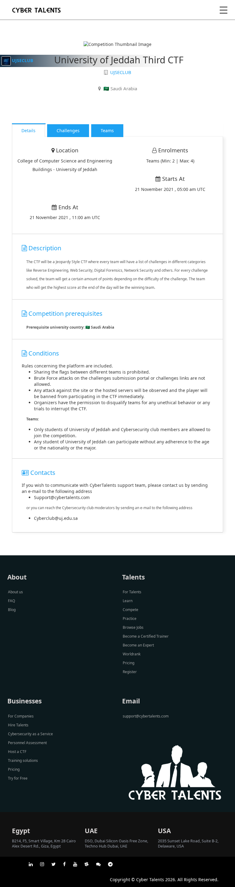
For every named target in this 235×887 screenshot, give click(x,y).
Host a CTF (17, 751)
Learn (127, 600)
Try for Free (18, 778)
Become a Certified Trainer (146, 636)
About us (15, 591)
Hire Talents (18, 725)
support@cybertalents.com (146, 716)
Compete (130, 609)
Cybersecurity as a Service (30, 733)
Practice (129, 618)
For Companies (21, 716)
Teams (107, 130)
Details (28, 130)
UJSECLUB (22, 60)
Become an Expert (138, 645)
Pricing (128, 662)
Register (130, 671)
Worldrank (131, 654)
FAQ (11, 600)
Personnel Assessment (27, 742)
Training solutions (23, 760)
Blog (12, 609)
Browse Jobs (133, 627)
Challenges (68, 130)
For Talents (132, 591)
